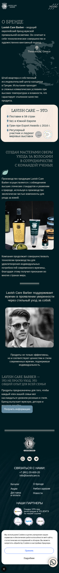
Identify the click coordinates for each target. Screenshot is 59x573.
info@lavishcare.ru (30, 475)
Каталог (15, 484)
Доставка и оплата (16, 494)
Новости (38, 493)
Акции (14, 488)
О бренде (38, 484)
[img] (36, 459)
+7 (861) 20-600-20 (29, 472)
